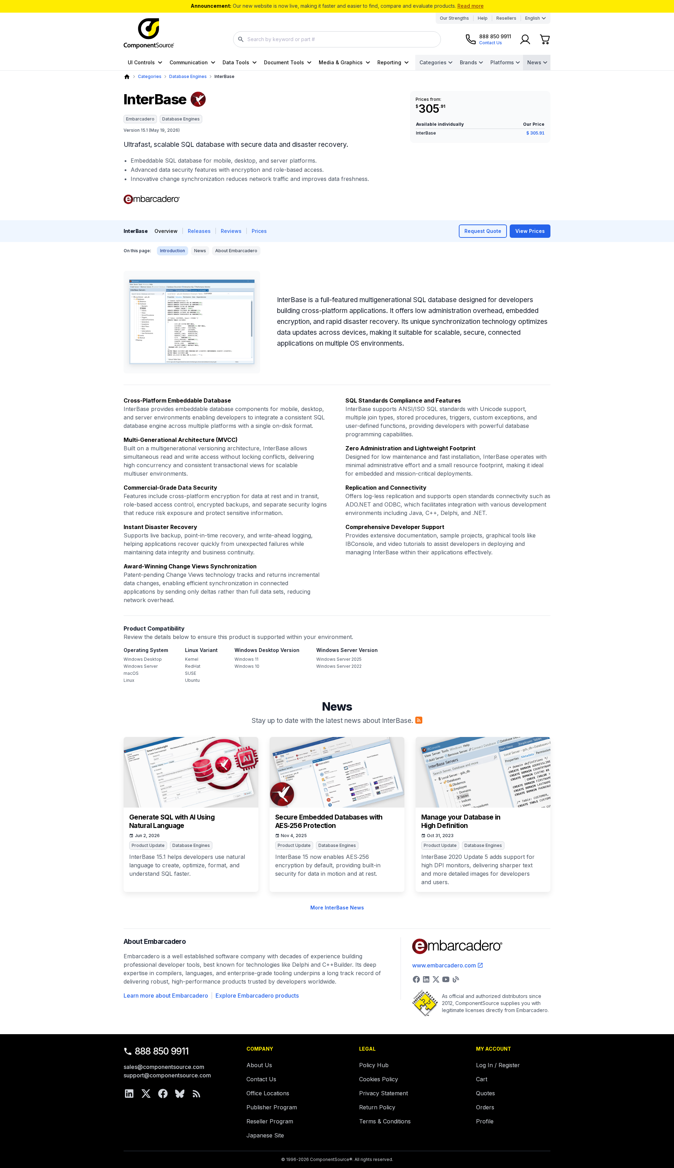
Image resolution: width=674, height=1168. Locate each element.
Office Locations (267, 1093)
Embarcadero (140, 119)
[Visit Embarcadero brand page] (152, 199)
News (534, 62)
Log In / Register (498, 1065)
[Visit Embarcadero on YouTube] (446, 979)
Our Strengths (454, 18)
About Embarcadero (236, 250)
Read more (470, 6)
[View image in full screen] (192, 322)
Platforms (502, 62)
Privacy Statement (383, 1093)
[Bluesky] (179, 1093)
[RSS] (196, 1093)
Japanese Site (265, 1135)
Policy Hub (374, 1065)
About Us (259, 1065)
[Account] (525, 39)
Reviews (231, 231)
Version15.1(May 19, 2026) (152, 130)
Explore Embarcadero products (257, 995)
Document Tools (284, 62)
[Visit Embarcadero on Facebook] (416, 979)
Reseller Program (269, 1121)
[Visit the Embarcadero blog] (455, 979)
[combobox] (337, 39)
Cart (481, 1079)
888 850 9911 (162, 1051)
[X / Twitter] (146, 1093)
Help (483, 18)
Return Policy (377, 1107)
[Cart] (544, 39)
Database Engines (188, 76)
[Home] (127, 76)
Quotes (485, 1093)
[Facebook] (162, 1093)
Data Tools (236, 62)
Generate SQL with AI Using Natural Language (171, 821)
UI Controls (141, 62)
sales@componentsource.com (164, 1066)
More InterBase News (337, 908)
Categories (433, 62)
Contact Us (261, 1079)
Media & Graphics (341, 62)
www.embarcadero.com (444, 965)
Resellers (506, 18)
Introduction (172, 250)
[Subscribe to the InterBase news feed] (418, 720)
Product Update (148, 845)
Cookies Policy (378, 1079)
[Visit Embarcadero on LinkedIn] (426, 979)
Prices (259, 231)
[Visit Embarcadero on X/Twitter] (436, 979)
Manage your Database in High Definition (461, 821)
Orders (485, 1107)
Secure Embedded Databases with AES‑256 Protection (329, 821)
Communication (189, 62)
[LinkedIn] (129, 1093)
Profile (485, 1121)
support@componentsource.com (167, 1075)
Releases (199, 231)
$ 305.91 (535, 133)
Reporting (389, 62)
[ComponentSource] (149, 34)
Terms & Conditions (385, 1121)
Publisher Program (271, 1107)
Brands (468, 62)
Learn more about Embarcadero (166, 995)
